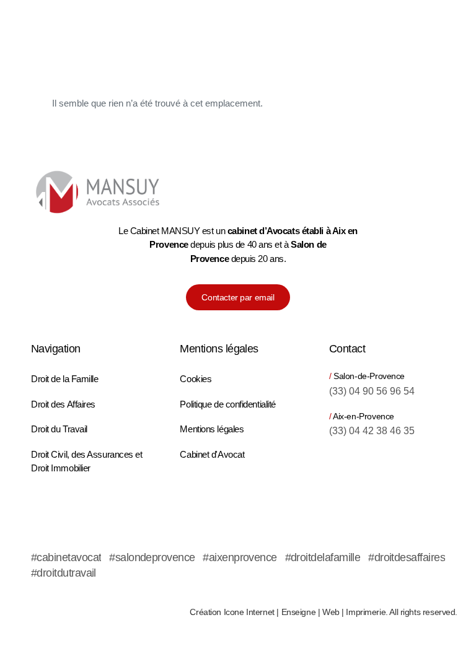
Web (331, 612)
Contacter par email (237, 297)
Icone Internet (249, 612)
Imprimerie (366, 612)
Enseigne (298, 612)
